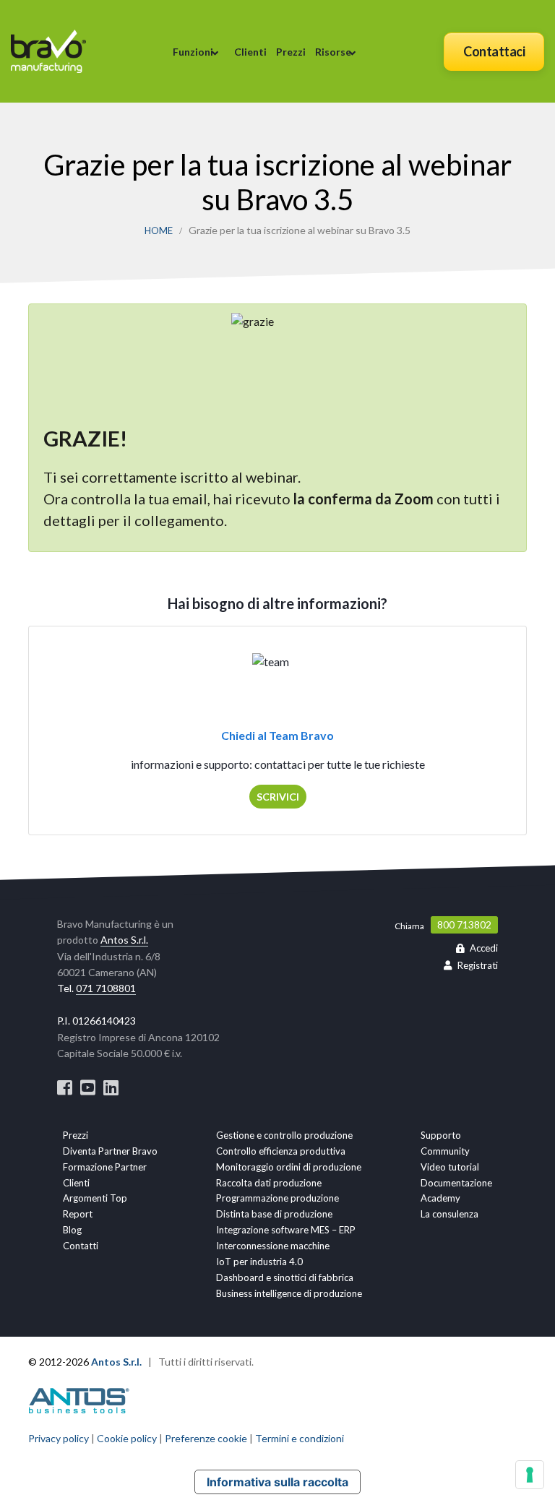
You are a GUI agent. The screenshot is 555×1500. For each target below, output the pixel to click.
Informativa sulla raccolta (277, 1482)
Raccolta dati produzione (269, 1183)
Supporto (441, 1135)
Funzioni (193, 52)
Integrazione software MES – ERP (286, 1230)
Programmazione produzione (277, 1198)
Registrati (477, 965)
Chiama (409, 926)
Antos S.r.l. (124, 940)
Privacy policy (58, 1438)
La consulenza (449, 1214)
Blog (72, 1230)
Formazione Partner (105, 1167)
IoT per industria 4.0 (259, 1261)
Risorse (333, 52)
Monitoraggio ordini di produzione (288, 1167)
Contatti (80, 1245)
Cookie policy (127, 1438)
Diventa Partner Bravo (110, 1151)
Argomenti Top (95, 1198)
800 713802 (464, 925)
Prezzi (291, 52)
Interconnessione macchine (273, 1245)
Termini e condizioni (299, 1438)
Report (77, 1214)
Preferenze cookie (206, 1438)
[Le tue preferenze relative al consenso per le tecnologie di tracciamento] (529, 1474)
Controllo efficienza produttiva (280, 1151)
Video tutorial (450, 1167)
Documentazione (456, 1183)
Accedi (484, 948)
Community (445, 1151)
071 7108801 (106, 988)
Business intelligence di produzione (289, 1293)
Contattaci (494, 51)
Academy (440, 1198)
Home (159, 230)
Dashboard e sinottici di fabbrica (284, 1277)
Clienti (250, 52)
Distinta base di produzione (274, 1214)
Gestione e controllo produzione (284, 1135)
